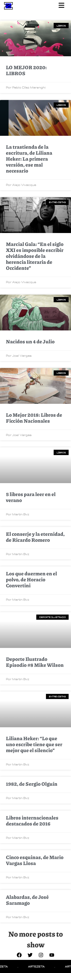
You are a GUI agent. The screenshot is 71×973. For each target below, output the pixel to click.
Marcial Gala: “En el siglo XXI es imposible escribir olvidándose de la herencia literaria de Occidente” (35, 255)
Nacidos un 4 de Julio (30, 341)
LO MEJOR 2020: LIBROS (26, 70)
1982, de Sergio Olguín (31, 783)
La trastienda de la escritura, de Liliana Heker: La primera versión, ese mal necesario (29, 158)
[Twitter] (30, 955)
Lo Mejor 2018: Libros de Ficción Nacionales (34, 417)
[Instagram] (41, 955)
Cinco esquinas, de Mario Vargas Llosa (35, 860)
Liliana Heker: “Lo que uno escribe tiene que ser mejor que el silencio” (34, 744)
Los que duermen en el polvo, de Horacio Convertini (31, 579)
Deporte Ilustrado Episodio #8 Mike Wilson (35, 661)
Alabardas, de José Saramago (27, 899)
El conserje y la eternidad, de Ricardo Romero (35, 536)
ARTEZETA (30, 966)
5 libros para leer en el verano (31, 497)
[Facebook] (19, 955)
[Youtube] (52, 955)
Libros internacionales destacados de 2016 (32, 820)
